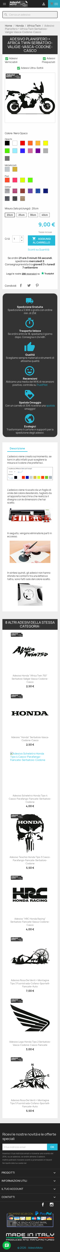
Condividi (21, 285)
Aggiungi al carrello (41, 240)
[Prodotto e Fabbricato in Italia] (30, 1239)
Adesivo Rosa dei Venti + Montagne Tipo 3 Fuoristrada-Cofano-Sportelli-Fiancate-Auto (30, 983)
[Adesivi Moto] (18, 4)
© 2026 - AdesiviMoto (30, 1247)
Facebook (42, 1204)
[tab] (17, 449)
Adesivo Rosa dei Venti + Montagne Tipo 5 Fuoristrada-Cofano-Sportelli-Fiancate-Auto (30, 1103)
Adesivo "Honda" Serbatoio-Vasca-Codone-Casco (30, 739)
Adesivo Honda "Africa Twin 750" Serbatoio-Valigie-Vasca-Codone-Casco (30, 678)
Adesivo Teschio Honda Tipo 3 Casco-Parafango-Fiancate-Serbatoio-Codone (30, 860)
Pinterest (37, 285)
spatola (50, 405)
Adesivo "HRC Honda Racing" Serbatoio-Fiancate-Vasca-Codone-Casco (30, 922)
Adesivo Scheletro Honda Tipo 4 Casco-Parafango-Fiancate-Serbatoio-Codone (30, 798)
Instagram (51, 1204)
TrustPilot (42, 385)
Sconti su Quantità (38, 249)
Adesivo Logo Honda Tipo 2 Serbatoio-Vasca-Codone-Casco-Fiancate (30, 1043)
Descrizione (17, 448)
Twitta (29, 285)
